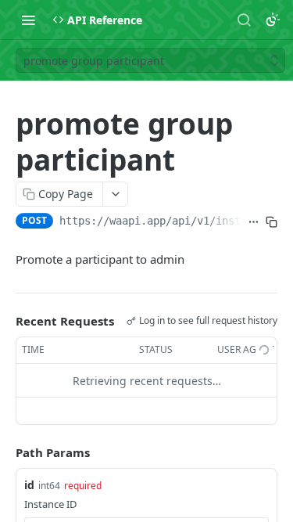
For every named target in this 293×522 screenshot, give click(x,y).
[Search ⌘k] (243, 19)
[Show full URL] (253, 222)
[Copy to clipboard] (271, 222)
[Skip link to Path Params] (4, 453)
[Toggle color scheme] (272, 19)
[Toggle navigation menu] (28, 19)
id (29, 484)
